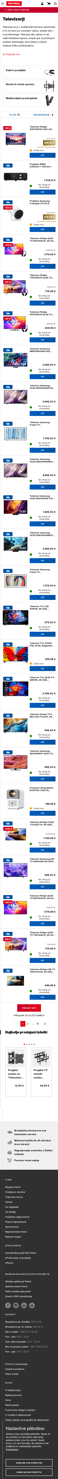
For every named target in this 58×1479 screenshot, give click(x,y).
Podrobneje (12, 1449)
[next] (44, 1024)
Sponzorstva (12, 1226)
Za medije (10, 1211)
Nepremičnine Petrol (16, 1231)
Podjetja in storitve (15, 1192)
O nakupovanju (13, 1390)
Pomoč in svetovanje (16, 1364)
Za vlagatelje (12, 1206)
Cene (8, 1400)
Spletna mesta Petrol (16, 1286)
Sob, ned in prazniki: (15, 1341)
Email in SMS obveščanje (18, 1296)
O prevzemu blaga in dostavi (20, 1410)
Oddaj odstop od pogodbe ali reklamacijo (27, 1419)
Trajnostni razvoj (14, 1196)
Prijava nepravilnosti (15, 1221)
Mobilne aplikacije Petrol (18, 1281)
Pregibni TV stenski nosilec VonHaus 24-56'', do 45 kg (41, 1074)
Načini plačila (12, 1405)
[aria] (15, 544)
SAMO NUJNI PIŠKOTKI (29, 1472)
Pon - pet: (10, 1336)
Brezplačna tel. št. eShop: (18, 1326)
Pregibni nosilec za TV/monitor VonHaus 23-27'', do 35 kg (15, 1074)
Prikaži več (29, 1008)
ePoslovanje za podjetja (18, 1257)
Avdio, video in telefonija (18, 10)
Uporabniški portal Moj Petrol (20, 1252)
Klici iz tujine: (12, 1331)
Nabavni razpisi (13, 1236)
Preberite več (12, 54)
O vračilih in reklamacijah (18, 1414)
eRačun (9, 1262)
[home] (14, 3)
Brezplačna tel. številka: (17, 1321)
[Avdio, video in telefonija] (5, 10)
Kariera (9, 1201)
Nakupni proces (13, 1395)
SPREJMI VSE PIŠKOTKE (29, 1463)
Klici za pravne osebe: (16, 1346)
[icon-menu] (2, 3)
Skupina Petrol (12, 1187)
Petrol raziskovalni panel (18, 1291)
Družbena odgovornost (17, 1216)
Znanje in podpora (14, 1369)
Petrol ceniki (11, 1373)
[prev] (16, 1024)
